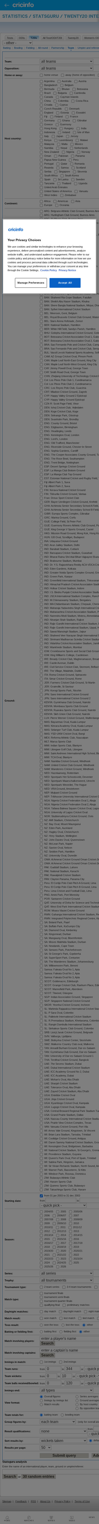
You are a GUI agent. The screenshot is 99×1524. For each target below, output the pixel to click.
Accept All (65, 282)
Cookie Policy (49, 270)
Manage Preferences (30, 282)
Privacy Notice (67, 270)
